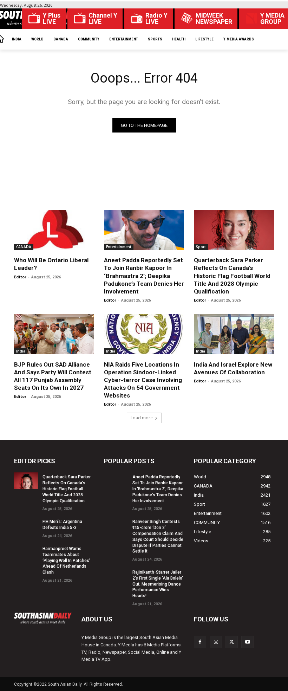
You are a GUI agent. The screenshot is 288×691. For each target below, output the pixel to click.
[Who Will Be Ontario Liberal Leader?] (54, 230)
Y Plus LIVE (51, 18)
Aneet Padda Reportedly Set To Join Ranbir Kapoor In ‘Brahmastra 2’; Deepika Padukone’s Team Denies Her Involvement (144, 276)
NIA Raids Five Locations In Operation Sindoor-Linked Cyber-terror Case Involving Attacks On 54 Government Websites (143, 380)
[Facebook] (200, 642)
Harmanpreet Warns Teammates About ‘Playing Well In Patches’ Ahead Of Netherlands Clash (66, 560)
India (20, 351)
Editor (20, 276)
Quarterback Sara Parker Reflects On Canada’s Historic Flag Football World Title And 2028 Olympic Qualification (232, 276)
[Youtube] (247, 642)
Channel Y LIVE (103, 18)
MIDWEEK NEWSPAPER (214, 18)
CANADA (23, 246)
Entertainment (118, 246)
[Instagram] (216, 642)
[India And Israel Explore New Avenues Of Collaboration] (234, 334)
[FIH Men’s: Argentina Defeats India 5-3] (26, 525)
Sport (201, 246)
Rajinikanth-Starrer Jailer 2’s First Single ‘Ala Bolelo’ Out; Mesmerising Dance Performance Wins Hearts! (157, 584)
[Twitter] (231, 642)
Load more (142, 418)
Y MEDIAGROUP (272, 18)
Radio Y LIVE (156, 18)
